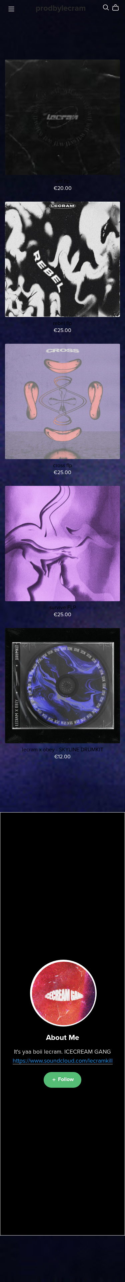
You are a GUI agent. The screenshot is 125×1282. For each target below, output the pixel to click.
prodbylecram (61, 8)
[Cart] (118, 7)
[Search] (106, 7)
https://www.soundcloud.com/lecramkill (63, 1060)
